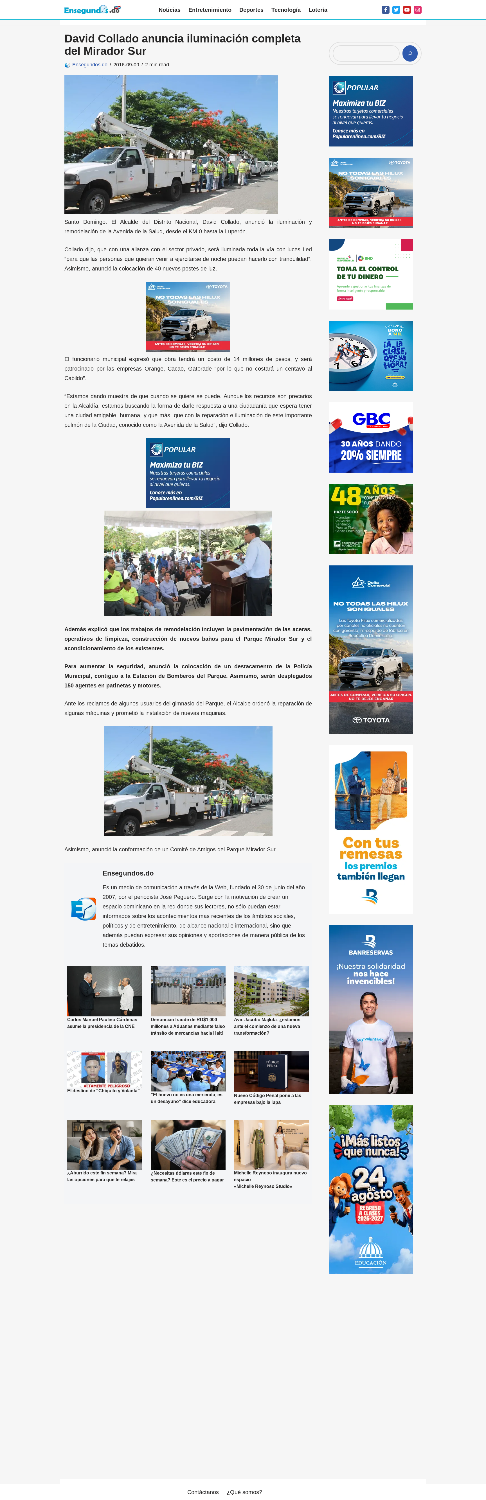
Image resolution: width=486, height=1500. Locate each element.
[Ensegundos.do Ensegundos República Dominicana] (92, 9)
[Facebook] (386, 10)
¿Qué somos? (244, 1492)
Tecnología (286, 10)
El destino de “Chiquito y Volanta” (103, 1091)
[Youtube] (407, 10)
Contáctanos (203, 1492)
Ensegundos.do (89, 64)
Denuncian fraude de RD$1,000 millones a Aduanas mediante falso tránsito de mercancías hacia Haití (188, 1026)
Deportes (251, 10)
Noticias (170, 10)
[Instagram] (418, 10)
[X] (396, 10)
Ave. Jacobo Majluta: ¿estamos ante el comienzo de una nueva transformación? (267, 1026)
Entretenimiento (209, 10)
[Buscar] (410, 53)
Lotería (318, 10)
